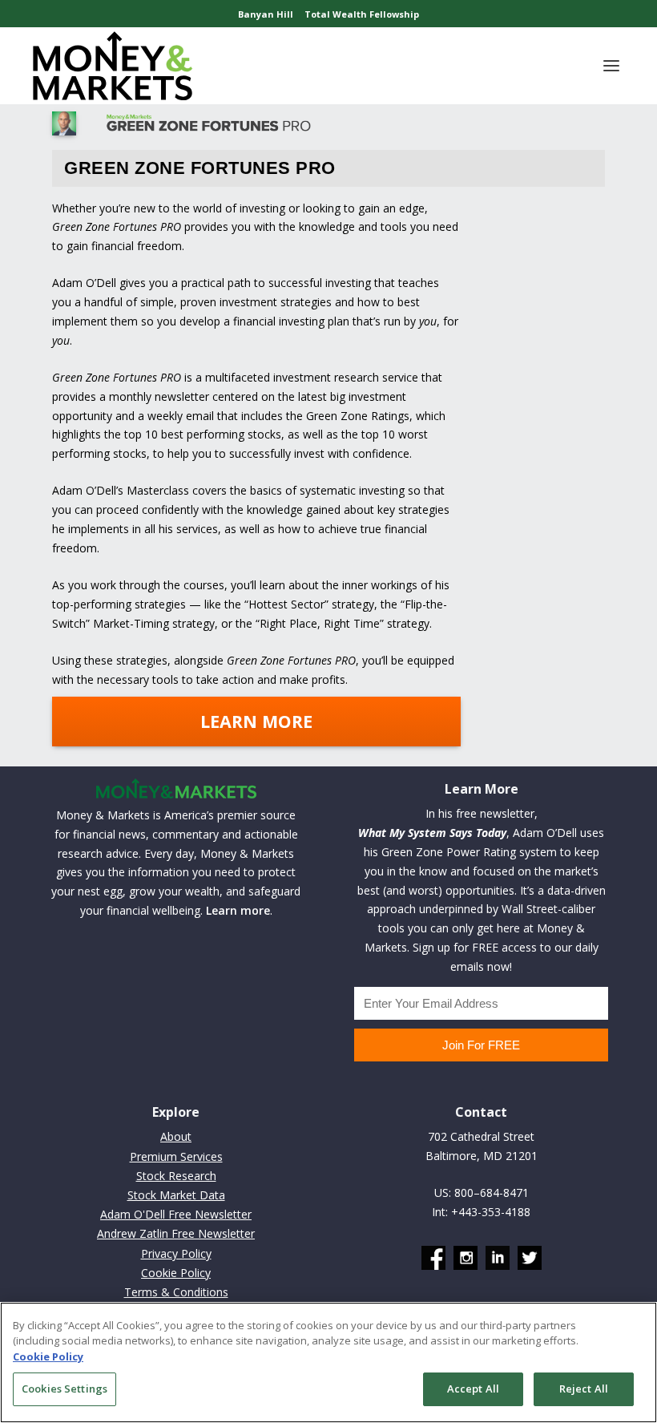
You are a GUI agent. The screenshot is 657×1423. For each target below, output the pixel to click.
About (175, 1136)
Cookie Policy (176, 1272)
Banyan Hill (265, 14)
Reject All (583, 1388)
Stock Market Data (176, 1195)
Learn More (256, 721)
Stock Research (176, 1175)
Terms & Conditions (176, 1292)
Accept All (473, 1388)
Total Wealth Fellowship (361, 14)
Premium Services (176, 1156)
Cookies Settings (64, 1388)
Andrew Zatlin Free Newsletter (176, 1233)
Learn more (238, 910)
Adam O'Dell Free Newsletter (176, 1214)
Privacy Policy (176, 1253)
